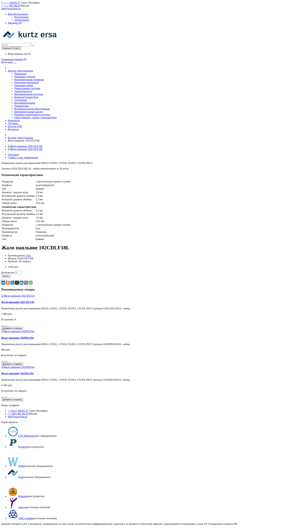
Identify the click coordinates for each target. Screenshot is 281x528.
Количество (7, 272)
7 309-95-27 (10, 2)
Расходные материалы (26, 82)
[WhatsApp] (31, 283)
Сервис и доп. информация (23, 157)
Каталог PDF (15, 126)
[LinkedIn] (21, 283)
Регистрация (21, 17)
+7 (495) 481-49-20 (18, 413)
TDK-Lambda (25, 518)
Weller (21, 466)
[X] (17, 283)
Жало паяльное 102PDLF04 (17, 337)
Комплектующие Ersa (26, 97)
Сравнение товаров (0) (14, 59)
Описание (13, 154)
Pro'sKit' (22, 446)
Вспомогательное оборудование (32, 108)
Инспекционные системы (28, 94)
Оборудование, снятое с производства (35, 117)
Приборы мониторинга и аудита (32, 114)
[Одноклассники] (8, 283)
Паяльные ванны (23, 85)
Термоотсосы (21, 105)
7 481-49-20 (10, 5)
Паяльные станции (24, 76)
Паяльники (20, 73)
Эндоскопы (20, 100)
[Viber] (26, 283)
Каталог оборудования (20, 70)
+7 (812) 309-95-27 (18, 410)
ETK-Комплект (26, 435)
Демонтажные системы (27, 88)
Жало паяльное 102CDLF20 (17, 302)
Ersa (28, 255)
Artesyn (22, 507)
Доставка (13, 123)
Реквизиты (14, 120)
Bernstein (23, 496)
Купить (6, 276)
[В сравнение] (6, 280)
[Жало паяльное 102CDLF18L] (25, 146)
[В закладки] (2, 280)
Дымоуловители (23, 91)
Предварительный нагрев (28, 111)
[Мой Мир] (12, 283)
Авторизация (21, 20)
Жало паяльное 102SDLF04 (17, 373)
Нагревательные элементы (29, 79)
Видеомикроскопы (24, 103)
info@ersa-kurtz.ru (11, 8)
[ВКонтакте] (3, 283)
